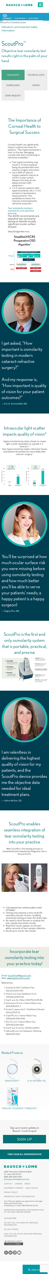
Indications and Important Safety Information (20, 28)
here (27, 231)
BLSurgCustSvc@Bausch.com (16, 1179)
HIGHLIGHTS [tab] (13, 74)
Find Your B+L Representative (25, 1154)
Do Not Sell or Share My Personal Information (21, 1223)
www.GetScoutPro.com (18, 978)
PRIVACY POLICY (11, 1192)
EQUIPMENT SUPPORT (13, 1188)
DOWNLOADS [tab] (13, 85)
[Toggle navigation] (40, 4)
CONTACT (8, 1183)
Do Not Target (11, 1229)
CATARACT (7, 18)
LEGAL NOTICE (31, 1188)
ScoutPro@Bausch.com (19, 975)
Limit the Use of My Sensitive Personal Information (23, 1235)
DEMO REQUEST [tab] (13, 95)
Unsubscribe (10, 1218)
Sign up (24, 1139)
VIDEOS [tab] (36, 85)
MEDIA (27, 1183)
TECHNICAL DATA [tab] (36, 74)
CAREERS (18, 1183)
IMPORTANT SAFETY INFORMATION (19, 1196)
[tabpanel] (24, 572)
